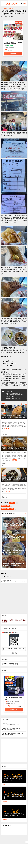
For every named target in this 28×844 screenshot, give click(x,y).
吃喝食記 (5, 8)
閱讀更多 (6, 428)
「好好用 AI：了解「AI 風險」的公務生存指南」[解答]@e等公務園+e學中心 (14, 778)
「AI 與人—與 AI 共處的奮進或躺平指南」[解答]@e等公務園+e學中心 (14, 796)
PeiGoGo (11, 3)
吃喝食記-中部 (11, 8)
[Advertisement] (14, 751)
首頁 (1, 8)
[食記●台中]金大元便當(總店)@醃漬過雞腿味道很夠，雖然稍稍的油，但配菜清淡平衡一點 (13, 525)
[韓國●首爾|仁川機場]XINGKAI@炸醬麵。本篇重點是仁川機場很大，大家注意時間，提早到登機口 (14, 479)
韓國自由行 (4, 413)
